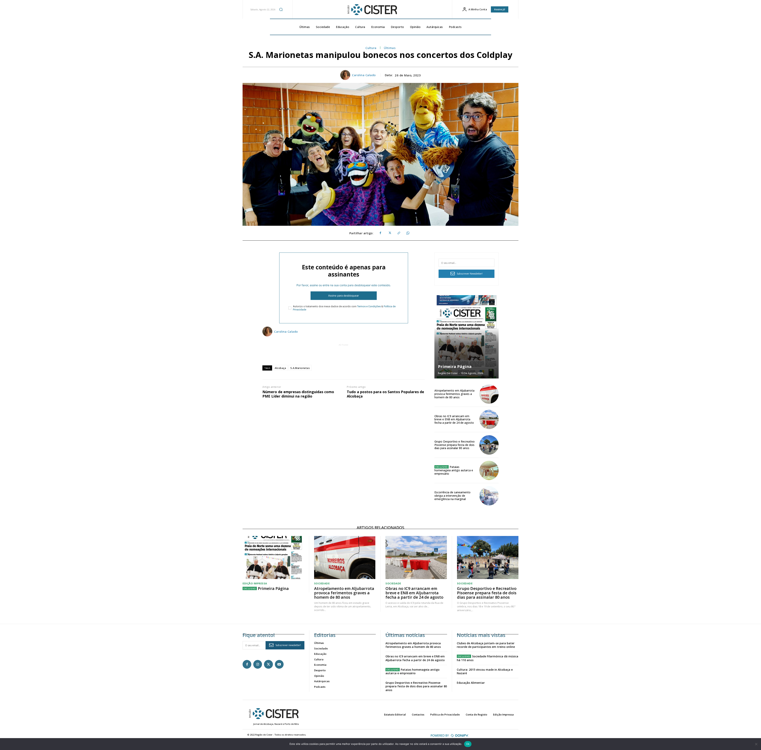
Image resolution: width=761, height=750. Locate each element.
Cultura (371, 48)
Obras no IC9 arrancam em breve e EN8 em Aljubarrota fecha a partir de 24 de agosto (454, 419)
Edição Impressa (255, 583)
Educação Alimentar (471, 683)
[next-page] (492, 302)
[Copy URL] (398, 233)
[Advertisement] (344, 356)
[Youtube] (279, 664)
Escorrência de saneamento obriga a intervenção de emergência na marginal (452, 495)
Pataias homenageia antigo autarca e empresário (453, 470)
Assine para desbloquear (343, 295)
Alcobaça (280, 368)
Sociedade (322, 583)
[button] (281, 9)
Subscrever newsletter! (288, 645)
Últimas (390, 48)
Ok (468, 743)
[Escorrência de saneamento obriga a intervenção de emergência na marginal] (489, 495)
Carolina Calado (364, 75)
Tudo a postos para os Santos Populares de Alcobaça (385, 394)
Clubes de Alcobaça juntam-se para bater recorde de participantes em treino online (486, 645)
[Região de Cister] (371, 10)
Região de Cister (448, 373)
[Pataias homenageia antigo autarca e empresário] (489, 470)
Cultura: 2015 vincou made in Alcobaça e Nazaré (485, 671)
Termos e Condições (369, 306)
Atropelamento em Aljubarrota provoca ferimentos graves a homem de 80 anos (454, 394)
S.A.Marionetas (300, 368)
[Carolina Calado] (345, 75)
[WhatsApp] (408, 233)
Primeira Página (455, 366)
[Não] (756, 744)
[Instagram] (257, 664)
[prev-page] (485, 302)
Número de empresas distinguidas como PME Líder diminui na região (298, 394)
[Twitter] (389, 233)
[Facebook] (380, 233)
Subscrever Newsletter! (470, 273)
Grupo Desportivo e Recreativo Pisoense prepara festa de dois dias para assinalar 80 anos (454, 445)
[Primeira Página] (466, 336)
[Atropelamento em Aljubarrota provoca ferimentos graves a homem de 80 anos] (489, 394)
